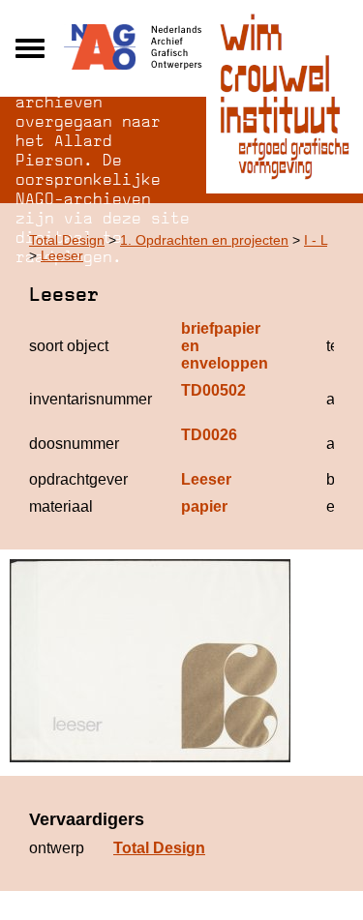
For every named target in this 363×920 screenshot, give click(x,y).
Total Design (67, 240)
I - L (315, 240)
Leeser (62, 255)
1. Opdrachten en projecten (204, 240)
